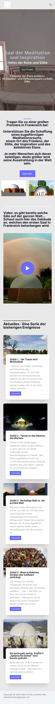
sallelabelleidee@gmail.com (16, 697)
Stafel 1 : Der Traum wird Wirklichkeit (24, 360)
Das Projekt (27, 69)
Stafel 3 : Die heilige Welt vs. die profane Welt (27, 501)
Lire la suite (15, 394)
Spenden (27, 173)
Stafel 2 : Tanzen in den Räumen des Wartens (27, 437)
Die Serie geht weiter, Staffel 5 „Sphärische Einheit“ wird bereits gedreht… (26, 656)
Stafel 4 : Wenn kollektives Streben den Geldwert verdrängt (24, 575)
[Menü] (50, 4)
